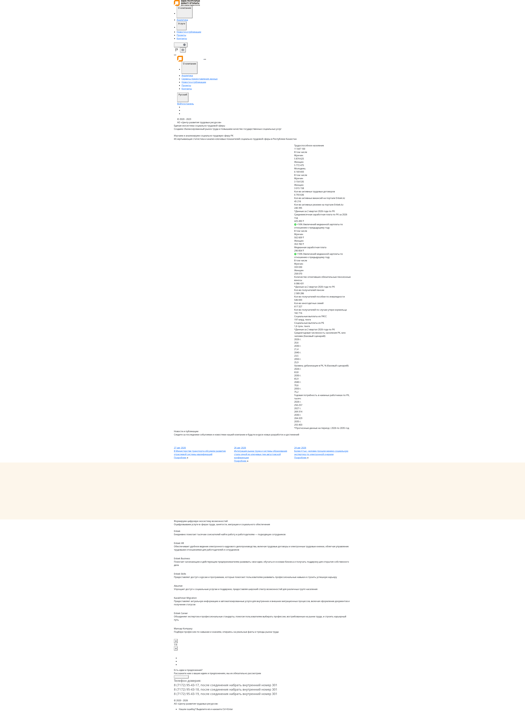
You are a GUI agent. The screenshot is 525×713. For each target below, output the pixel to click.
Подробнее (179, 142)
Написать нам (181, 677)
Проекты (181, 35)
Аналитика (182, 19)
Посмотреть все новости (185, 438)
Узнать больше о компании (187, 132)
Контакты (182, 38)
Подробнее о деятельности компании (191, 528)
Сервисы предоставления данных (200, 78)
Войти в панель (185, 103)
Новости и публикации (189, 31)
